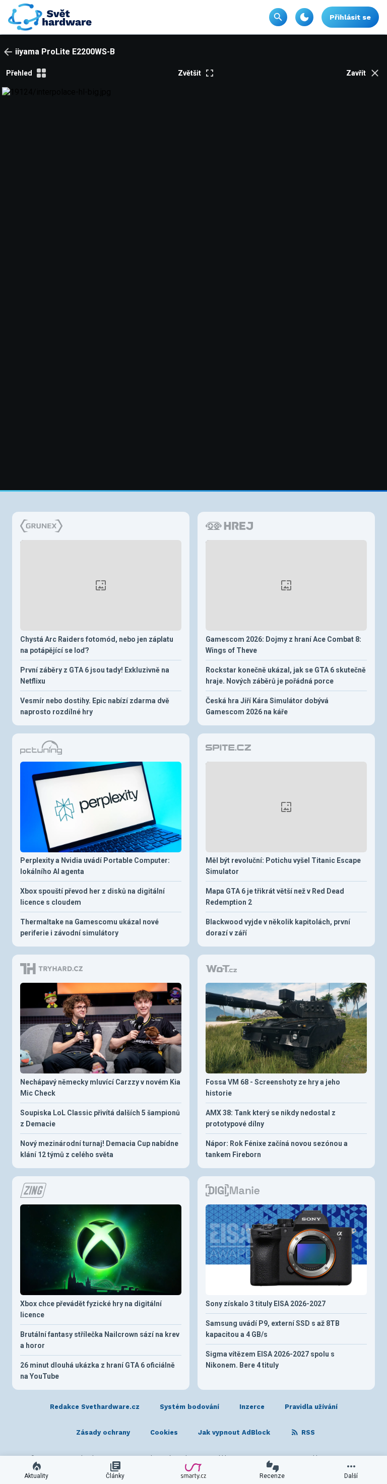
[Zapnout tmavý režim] (304, 17)
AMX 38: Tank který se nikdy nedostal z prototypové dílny (271, 1118)
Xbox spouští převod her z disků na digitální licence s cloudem (92, 896)
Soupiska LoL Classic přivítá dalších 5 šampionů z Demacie (100, 1118)
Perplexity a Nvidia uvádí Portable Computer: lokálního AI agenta (95, 865)
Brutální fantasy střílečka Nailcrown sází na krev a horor (99, 1340)
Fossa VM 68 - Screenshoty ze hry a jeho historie (273, 1087)
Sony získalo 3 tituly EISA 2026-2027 (266, 1304)
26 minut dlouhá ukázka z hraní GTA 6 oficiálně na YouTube (97, 1370)
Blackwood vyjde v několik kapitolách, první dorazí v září (278, 927)
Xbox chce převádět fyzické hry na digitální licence (91, 1309)
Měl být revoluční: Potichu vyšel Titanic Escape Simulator (283, 865)
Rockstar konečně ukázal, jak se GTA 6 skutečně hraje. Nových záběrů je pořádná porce (286, 675)
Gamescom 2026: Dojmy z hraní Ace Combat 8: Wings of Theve (283, 644)
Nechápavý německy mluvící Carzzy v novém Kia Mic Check (100, 1087)
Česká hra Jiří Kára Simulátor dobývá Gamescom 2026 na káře (267, 706)
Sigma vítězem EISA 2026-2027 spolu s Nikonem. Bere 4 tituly (270, 1359)
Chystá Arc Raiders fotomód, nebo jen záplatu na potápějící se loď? (96, 644)
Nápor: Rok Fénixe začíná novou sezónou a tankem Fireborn (277, 1149)
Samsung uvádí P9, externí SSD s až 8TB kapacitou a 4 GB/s (273, 1328)
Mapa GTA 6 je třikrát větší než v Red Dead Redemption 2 (275, 896)
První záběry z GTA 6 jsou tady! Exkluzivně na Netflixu (94, 675)
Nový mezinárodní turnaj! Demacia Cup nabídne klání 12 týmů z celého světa (99, 1149)
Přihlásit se (350, 17)
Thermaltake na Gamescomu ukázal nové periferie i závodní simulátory (89, 927)
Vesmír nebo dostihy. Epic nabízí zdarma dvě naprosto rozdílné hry (94, 706)
